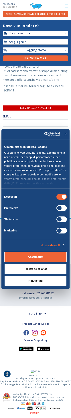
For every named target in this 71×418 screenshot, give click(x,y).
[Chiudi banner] (65, 134)
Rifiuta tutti (35, 280)
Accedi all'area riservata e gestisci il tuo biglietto (35, 14)
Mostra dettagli (50, 245)
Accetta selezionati (35, 268)
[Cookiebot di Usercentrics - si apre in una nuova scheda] (45, 134)
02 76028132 (45, 293)
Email (7, 116)
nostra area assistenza (40, 297)
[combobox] (35, 42)
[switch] (61, 208)
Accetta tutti (35, 256)
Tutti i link (35, 313)
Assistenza (10, 5)
